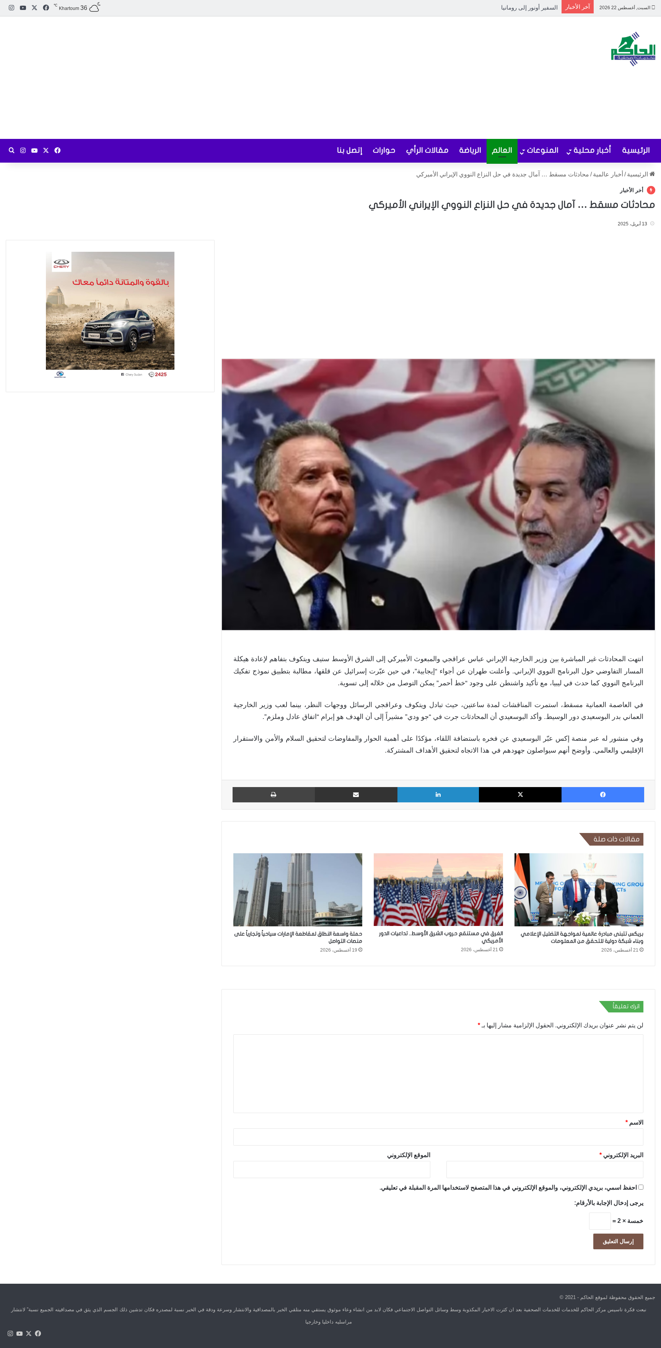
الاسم (634, 1122)
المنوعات (542, 150)
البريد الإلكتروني (621, 1154)
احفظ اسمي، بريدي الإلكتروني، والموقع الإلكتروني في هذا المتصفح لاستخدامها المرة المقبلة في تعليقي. (508, 1187)
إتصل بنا (349, 150)
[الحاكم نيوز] (633, 49)
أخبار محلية (592, 150)
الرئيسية (636, 150)
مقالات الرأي (427, 150)
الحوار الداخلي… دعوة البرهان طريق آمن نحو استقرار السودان (482, 7)
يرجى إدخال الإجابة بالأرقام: (608, 1202)
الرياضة (470, 150)
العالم (502, 150)
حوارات (384, 150)
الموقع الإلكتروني (408, 1154)
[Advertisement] (220, 77)
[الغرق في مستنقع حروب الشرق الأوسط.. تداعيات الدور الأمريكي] (438, 889)
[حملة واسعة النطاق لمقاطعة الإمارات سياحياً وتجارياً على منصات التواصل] (297, 889)
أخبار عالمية (608, 174)
